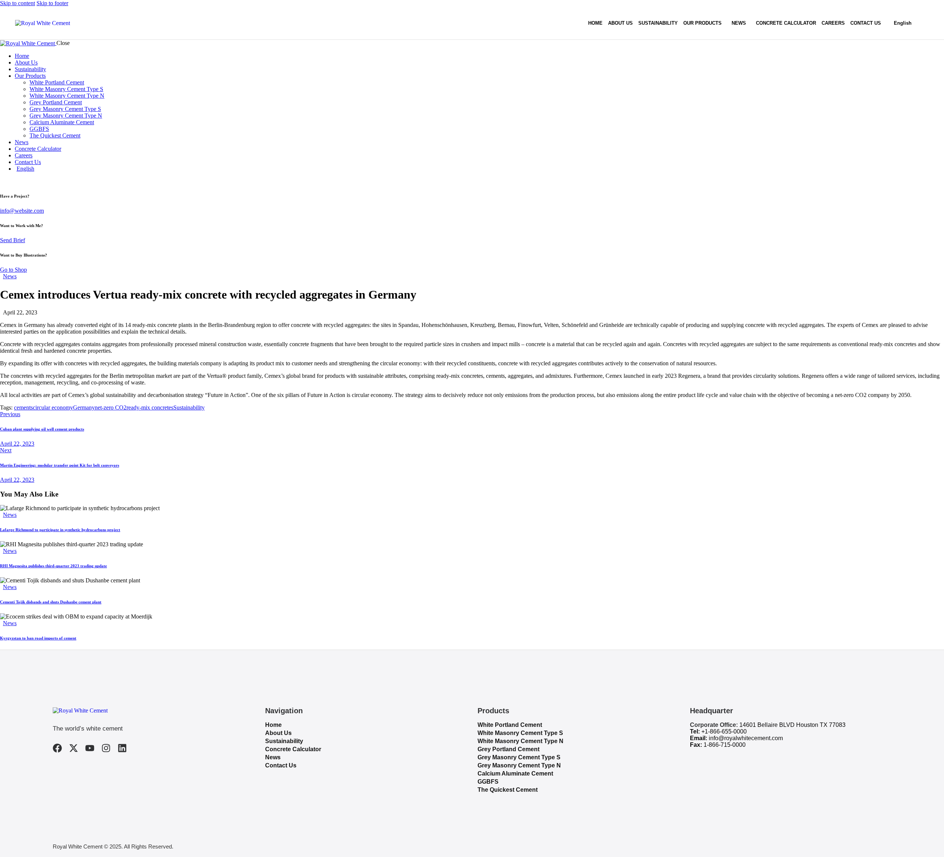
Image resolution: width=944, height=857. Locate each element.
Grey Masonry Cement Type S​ (519, 757)
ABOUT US (620, 23)
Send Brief (12, 240)
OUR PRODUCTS (702, 23)
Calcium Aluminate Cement (515, 773)
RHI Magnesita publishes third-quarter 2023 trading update (53, 566)
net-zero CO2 (110, 407)
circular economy (53, 407)
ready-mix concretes (149, 407)
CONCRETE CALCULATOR (786, 23)
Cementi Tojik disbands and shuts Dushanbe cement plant (50, 602)
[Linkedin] (122, 748)
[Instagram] (106, 748)
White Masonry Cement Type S (520, 733)
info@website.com (22, 211)
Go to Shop (13, 269)
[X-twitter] (73, 748)
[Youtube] (89, 748)
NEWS (739, 23)
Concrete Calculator (293, 749)
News (10, 276)
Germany (84, 407)
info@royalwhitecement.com (746, 738)
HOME (595, 23)
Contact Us (280, 765)
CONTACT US (865, 23)
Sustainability (189, 407)
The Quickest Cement (508, 790)
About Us (278, 733)
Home (273, 725)
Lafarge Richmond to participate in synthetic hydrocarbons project (60, 529)
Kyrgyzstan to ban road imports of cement (38, 638)
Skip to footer (52, 3)
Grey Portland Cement (508, 749)
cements (23, 407)
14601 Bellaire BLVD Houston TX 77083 (792, 725)
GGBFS (488, 781)
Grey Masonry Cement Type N (519, 765)
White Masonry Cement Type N (520, 741)
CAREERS (833, 23)
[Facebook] (57, 748)
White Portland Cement (510, 725)
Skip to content (17, 3)
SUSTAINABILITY (658, 23)
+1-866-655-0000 (724, 731)
